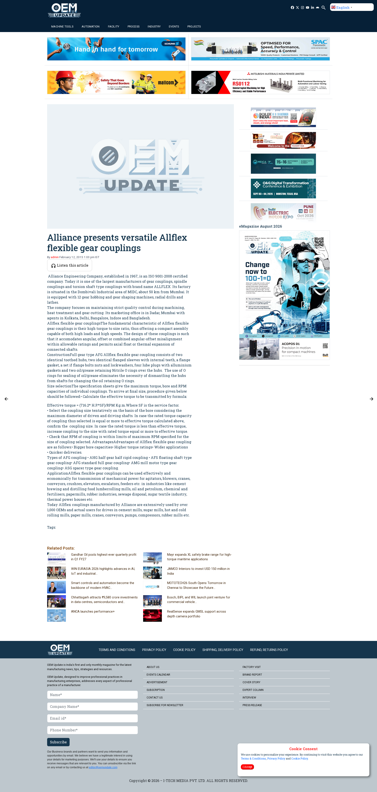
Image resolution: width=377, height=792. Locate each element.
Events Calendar (158, 674)
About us (153, 667)
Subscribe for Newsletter (165, 705)
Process (133, 26)
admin (55, 257)
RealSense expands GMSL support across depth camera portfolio (196, 614)
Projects (194, 26)
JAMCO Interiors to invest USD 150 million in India (198, 571)
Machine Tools (62, 26)
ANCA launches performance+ (93, 611)
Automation (90, 26)
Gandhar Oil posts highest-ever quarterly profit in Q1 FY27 (103, 557)
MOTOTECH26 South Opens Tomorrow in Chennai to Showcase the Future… (196, 585)
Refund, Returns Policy (269, 650)
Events (174, 26)
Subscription (156, 690)
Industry (154, 26)
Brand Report (252, 674)
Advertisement (157, 682)
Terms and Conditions (117, 650)
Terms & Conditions (253, 758)
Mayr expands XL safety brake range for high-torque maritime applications (199, 557)
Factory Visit (252, 667)
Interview (249, 697)
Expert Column (253, 690)
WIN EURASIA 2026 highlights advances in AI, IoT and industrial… (103, 571)
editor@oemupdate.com (103, 767)
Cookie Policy (299, 758)
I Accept (247, 766)
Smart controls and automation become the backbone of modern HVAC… (102, 585)
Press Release (252, 705)
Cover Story (251, 682)
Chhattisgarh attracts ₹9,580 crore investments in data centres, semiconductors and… (104, 600)
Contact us (155, 697)
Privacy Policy (276, 758)
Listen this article (72, 265)
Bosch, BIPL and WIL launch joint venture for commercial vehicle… (198, 600)
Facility (113, 26)
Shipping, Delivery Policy (222, 650)
